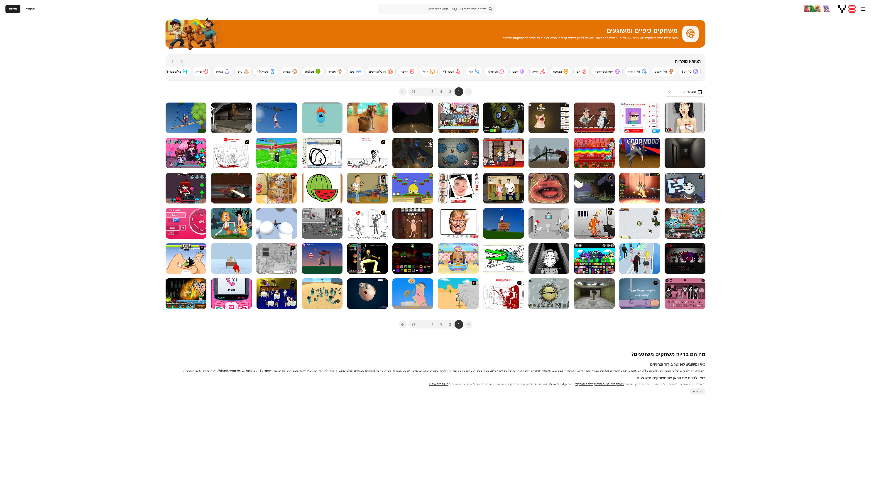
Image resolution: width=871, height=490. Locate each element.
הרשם (13, 9)
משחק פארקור (584, 384)
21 (413, 91)
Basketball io (438, 384)
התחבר (30, 9)
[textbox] (685, 91)
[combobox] (685, 92)
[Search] (491, 9)
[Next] (172, 61)
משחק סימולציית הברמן (609, 384)
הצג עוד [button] (699, 391)
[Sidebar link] (863, 8)
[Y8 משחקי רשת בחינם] (847, 9)
